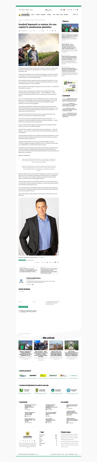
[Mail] (71, 10)
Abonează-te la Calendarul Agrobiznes (25, 333)
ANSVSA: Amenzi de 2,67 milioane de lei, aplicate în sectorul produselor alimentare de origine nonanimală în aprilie (49, 270)
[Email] (52, 262)
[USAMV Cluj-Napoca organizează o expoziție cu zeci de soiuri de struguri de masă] (63, 420)
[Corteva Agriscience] (20, 31)
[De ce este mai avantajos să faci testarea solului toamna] (42, 414)
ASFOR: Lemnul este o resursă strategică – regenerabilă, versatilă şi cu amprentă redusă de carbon (28, 270)
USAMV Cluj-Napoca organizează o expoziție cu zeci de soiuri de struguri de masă (72, 420)
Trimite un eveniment (31, 312)
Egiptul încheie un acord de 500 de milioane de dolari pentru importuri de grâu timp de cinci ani (69, 99)
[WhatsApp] (75, 10)
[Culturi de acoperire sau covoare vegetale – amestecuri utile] (21, 414)
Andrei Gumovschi (29, 422)
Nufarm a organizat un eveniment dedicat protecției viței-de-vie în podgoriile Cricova (70, 36)
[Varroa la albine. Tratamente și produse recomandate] (42, 420)
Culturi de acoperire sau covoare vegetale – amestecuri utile (30, 413)
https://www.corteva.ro (30, 279)
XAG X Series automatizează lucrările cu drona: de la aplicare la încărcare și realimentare (69, 70)
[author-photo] (25, 409)
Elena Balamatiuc (49, 409)
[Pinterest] (50, 31)
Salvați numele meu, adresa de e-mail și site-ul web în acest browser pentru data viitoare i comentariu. (52, 303)
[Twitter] (30, 441)
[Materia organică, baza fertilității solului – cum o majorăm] (21, 420)
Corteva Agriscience (24, 30)
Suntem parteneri (25, 370)
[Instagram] (28, 284)
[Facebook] (67, 10)
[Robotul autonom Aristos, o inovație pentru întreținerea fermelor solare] (21, 406)
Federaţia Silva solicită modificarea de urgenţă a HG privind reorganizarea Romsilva (69, 104)
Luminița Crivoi (28, 416)
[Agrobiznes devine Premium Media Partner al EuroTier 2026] (63, 406)
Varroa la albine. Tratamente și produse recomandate (50, 420)
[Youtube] (77, 10)
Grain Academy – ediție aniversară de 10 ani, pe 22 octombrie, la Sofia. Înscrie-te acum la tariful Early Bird (41, 354)
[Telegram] (55, 262)
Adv (19, 21)
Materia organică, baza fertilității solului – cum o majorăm (30, 420)
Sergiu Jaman (28, 409)
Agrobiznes (49, 416)
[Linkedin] (69, 10)
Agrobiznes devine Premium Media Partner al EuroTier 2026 (72, 405)
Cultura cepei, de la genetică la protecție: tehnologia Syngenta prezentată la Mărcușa (69, 58)
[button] (75, 14)
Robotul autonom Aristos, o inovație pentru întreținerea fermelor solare (31, 406)
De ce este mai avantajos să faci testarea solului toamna (51, 413)
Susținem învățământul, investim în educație (34, 385)
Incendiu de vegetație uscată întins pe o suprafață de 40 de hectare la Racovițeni (51, 406)
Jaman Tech (36, 454)
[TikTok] (73, 10)
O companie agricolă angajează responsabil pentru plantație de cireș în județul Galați (72, 413)
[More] (55, 31)
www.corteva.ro (40, 257)
